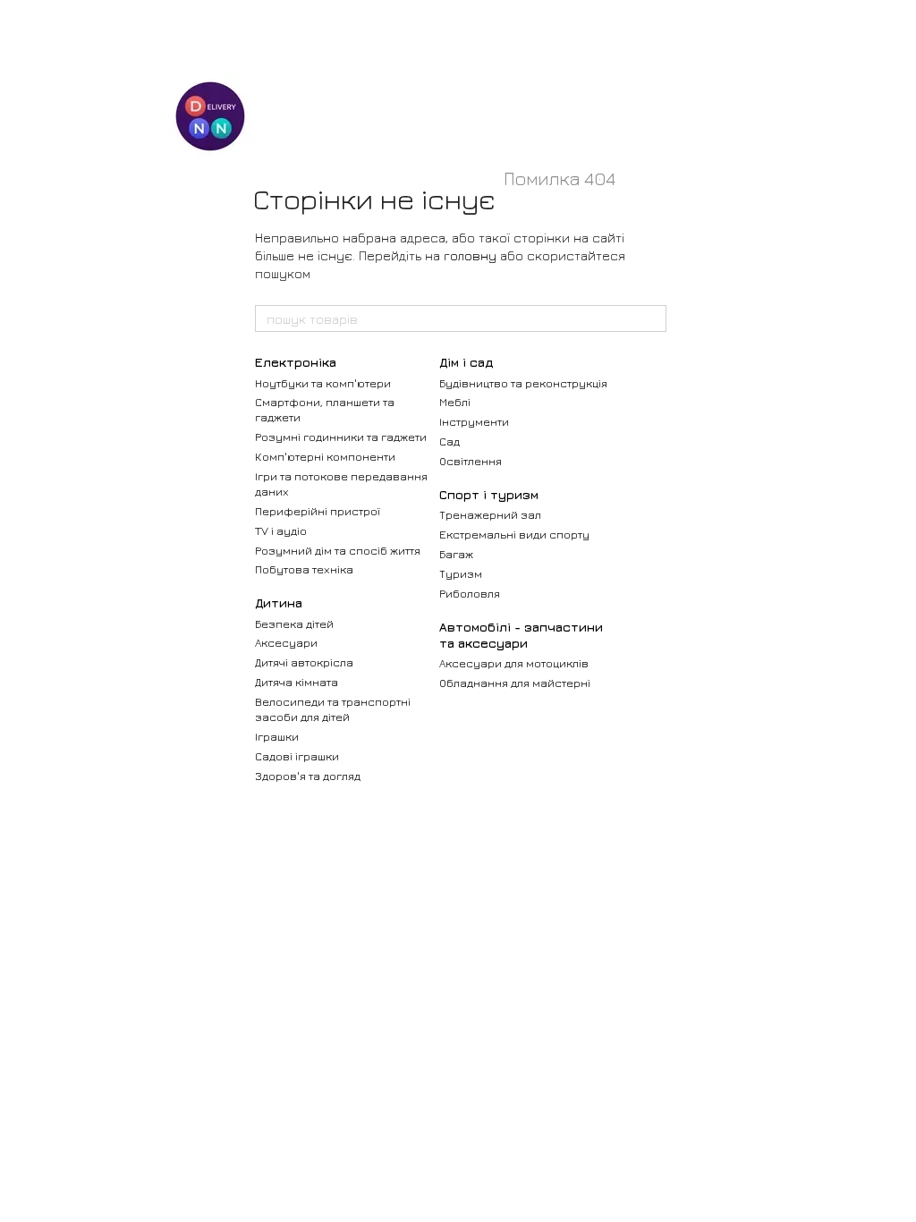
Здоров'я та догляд (307, 775)
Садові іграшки (297, 756)
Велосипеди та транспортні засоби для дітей (333, 709)
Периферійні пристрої (317, 511)
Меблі (455, 402)
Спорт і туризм (489, 494)
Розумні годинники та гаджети (341, 436)
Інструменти (474, 421)
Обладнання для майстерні (514, 682)
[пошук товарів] (652, 318)
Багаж (456, 554)
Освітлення (470, 461)
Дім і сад (466, 361)
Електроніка (295, 361)
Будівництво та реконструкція (523, 383)
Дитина (278, 602)
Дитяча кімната (296, 682)
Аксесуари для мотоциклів (514, 663)
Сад (449, 441)
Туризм (460, 573)
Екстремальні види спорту (514, 534)
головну (470, 255)
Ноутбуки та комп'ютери (323, 383)
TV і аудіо (281, 530)
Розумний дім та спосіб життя (337, 550)
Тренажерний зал (490, 514)
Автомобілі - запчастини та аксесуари (521, 634)
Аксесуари (286, 642)
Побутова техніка (304, 569)
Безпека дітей (294, 623)
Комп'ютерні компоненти (325, 456)
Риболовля (469, 593)
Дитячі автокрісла (304, 662)
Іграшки (277, 736)
